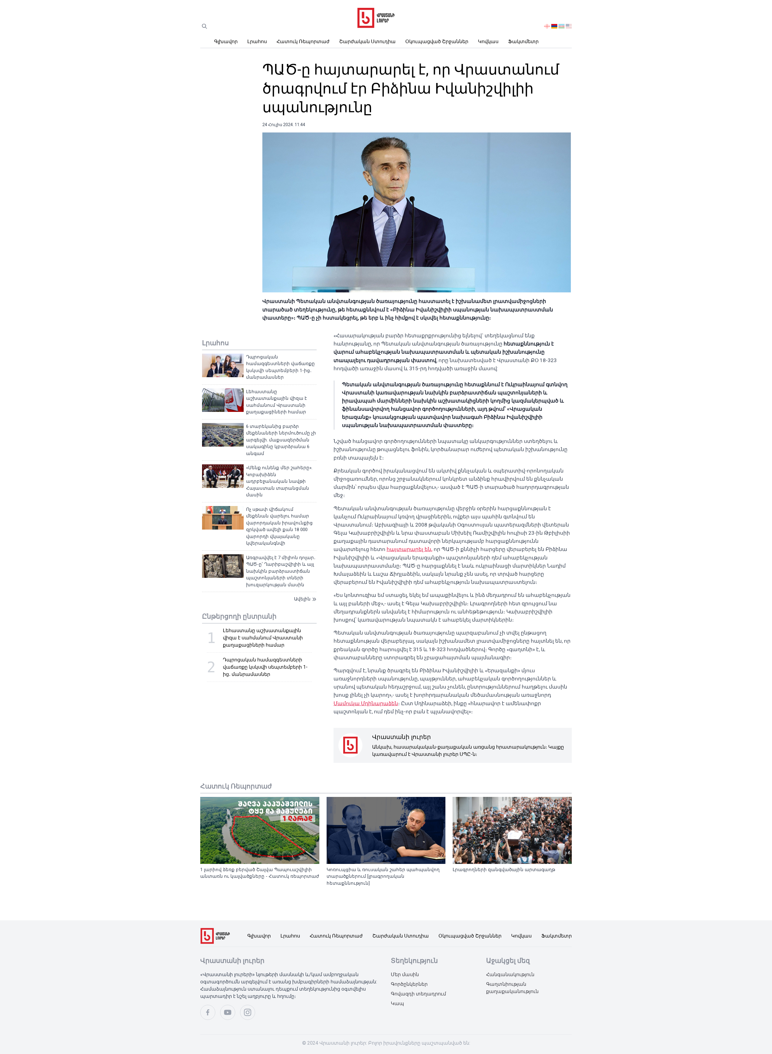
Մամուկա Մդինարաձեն (366, 703)
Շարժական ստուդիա (367, 41)
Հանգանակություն (510, 974)
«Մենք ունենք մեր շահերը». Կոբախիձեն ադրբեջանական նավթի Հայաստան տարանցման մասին (279, 481)
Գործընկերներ (409, 984)
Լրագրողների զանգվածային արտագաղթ (504, 869)
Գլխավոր (226, 41)
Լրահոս (257, 41)
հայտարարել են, (409, 549)
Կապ (397, 1003)
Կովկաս (488, 41)
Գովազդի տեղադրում (418, 994)
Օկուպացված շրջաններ (436, 41)
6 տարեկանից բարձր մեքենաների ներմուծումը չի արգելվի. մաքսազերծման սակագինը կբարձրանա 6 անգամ (281, 440)
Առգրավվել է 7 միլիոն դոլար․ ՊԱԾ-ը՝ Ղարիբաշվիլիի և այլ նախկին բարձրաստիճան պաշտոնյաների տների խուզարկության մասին (280, 571)
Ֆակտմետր (523, 41)
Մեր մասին (405, 974)
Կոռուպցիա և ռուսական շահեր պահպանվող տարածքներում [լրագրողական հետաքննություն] (383, 876)
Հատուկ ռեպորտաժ (303, 41)
